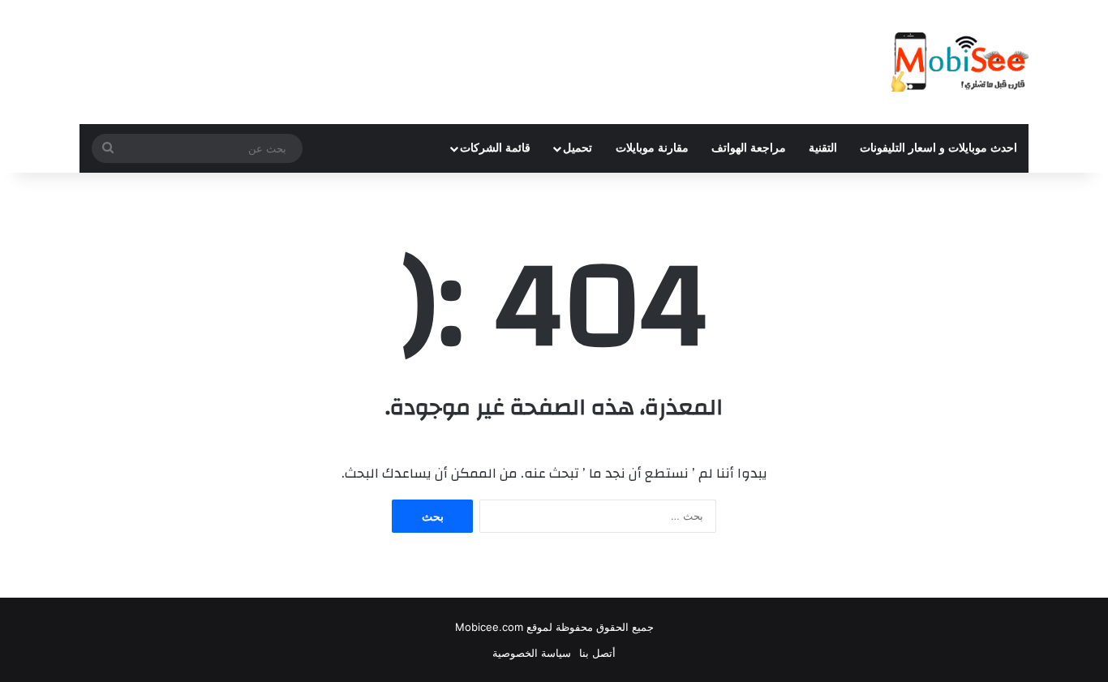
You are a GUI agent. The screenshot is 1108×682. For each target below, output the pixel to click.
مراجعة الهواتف (748, 148)
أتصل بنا (597, 652)
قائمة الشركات (495, 148)
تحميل (577, 148)
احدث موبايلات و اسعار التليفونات (938, 148)
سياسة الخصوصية (531, 652)
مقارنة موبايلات (652, 148)
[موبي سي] (959, 62)
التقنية (823, 148)
